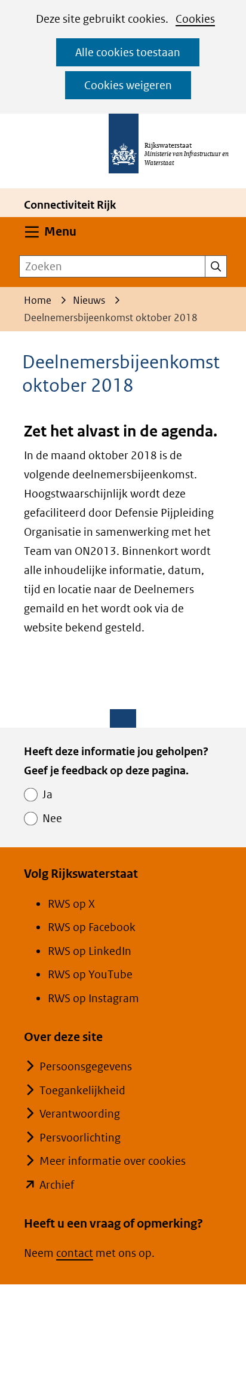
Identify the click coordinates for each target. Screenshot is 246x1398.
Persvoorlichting (80, 1137)
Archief (56, 1185)
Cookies (195, 19)
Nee (52, 818)
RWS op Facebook (92, 927)
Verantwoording (79, 1114)
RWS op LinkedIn (89, 951)
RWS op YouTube (90, 974)
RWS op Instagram (93, 998)
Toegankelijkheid (82, 1090)
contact (74, 1253)
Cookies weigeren (128, 85)
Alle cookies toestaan (127, 52)
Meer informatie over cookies (112, 1161)
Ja (47, 794)
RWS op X (71, 904)
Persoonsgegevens (85, 1066)
